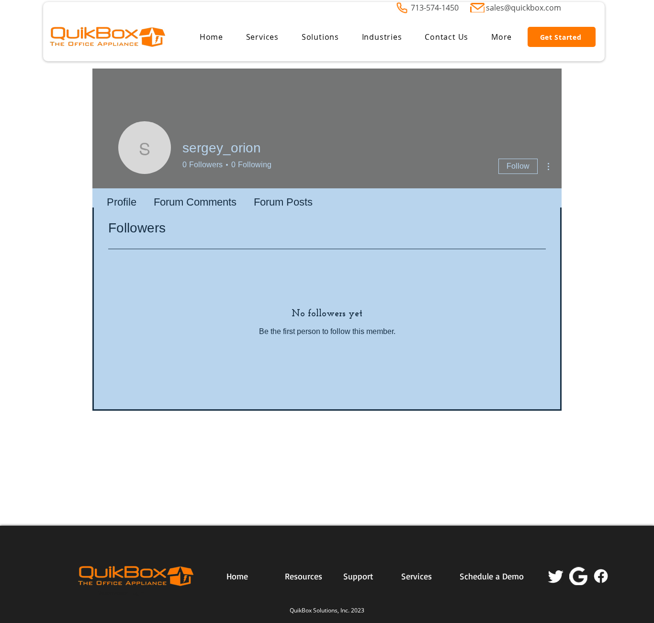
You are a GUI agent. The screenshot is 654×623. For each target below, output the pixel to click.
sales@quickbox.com (523, 7)
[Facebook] (601, 576)
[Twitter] (556, 576)
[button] (262, 37)
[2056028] (578, 576)
